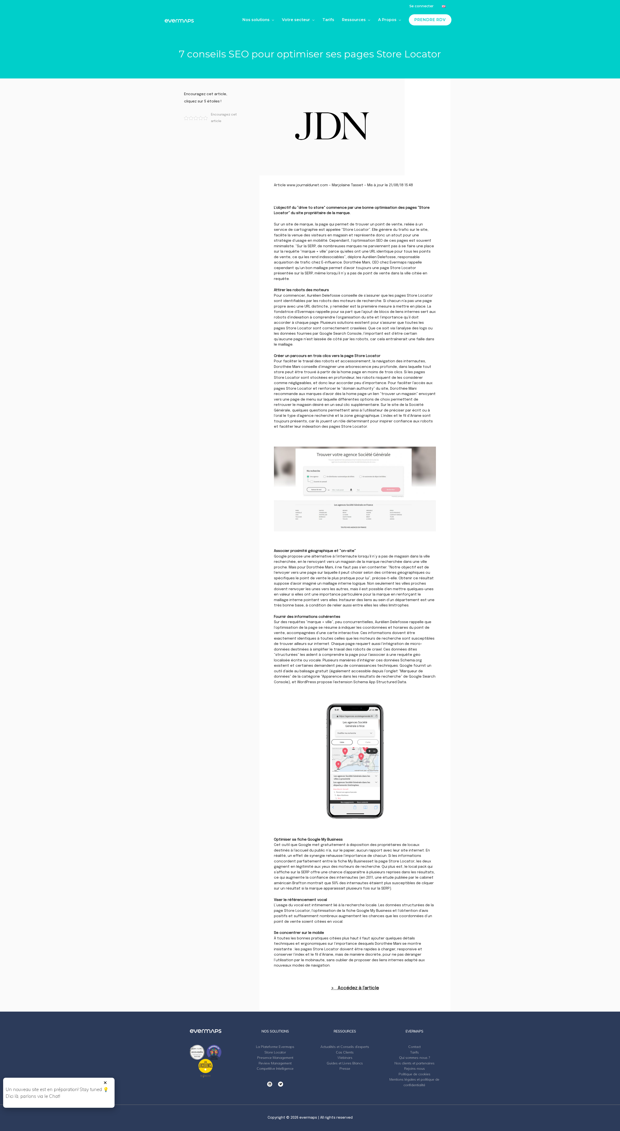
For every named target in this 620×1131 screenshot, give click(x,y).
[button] (105, 1083)
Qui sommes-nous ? (414, 1057)
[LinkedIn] (269, 1084)
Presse (345, 1068)
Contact (414, 1047)
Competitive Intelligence (275, 1068)
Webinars (344, 1057)
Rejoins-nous (414, 1068)
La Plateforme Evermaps (275, 1047)
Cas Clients (345, 1052)
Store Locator (275, 1052)
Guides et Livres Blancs (345, 1063)
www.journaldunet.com (307, 185)
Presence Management (275, 1057)
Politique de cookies (414, 1074)
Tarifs (414, 1052)
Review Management (275, 1063)
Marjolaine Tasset (347, 185)
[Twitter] (280, 1084)
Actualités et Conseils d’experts (344, 1047)
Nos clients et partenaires (414, 1063)
